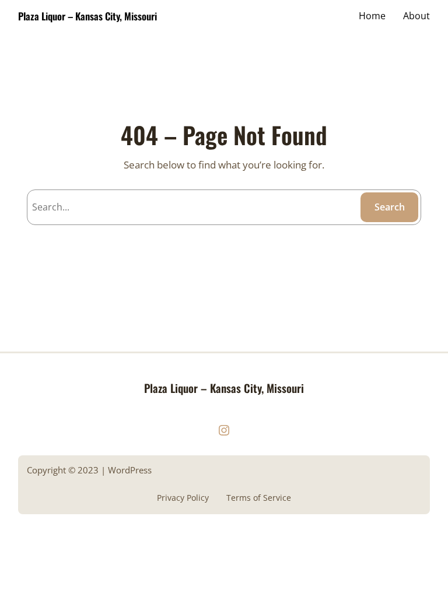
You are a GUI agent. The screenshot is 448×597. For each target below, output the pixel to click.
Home (372, 15)
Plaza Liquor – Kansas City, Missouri (87, 16)
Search (389, 207)
